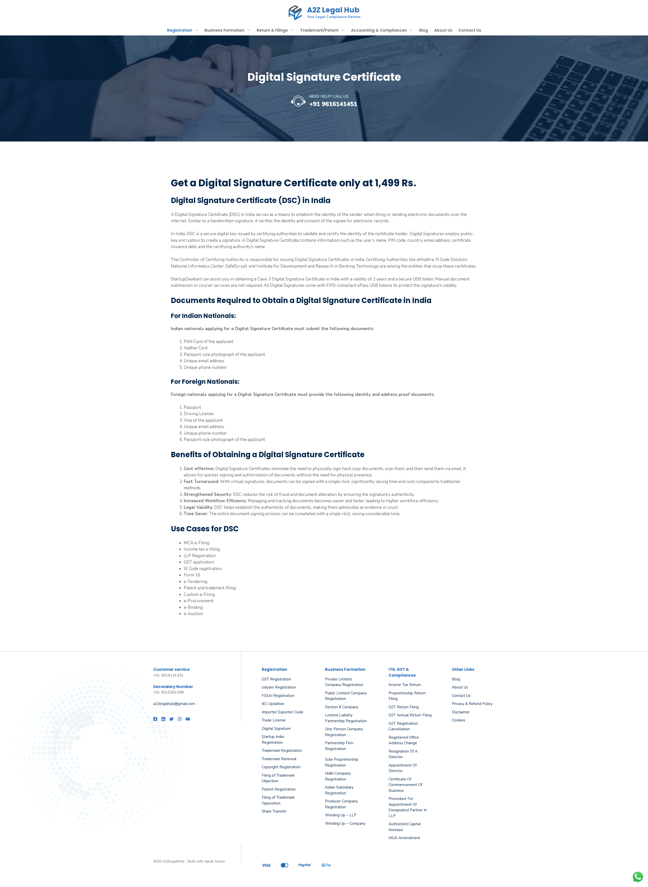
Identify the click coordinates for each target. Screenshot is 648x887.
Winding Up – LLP (340, 815)
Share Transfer (274, 811)
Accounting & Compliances (379, 30)
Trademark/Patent (319, 30)
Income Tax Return (405, 684)
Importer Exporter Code (282, 712)
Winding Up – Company (345, 823)
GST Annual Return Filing (410, 715)
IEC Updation (273, 703)
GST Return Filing (404, 707)
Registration (179, 30)
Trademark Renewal (279, 758)
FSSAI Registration (278, 695)
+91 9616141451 (333, 104)
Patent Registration (279, 789)
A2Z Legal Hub (333, 10)
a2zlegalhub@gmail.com (174, 703)
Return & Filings (272, 30)
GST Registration (276, 679)
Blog (423, 30)
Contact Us (469, 30)
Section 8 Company (341, 707)
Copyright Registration (281, 767)
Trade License (274, 720)
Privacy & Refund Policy (472, 703)
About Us (443, 30)
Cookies (458, 720)
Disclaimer (461, 712)
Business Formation (224, 30)
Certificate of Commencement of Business (405, 785)
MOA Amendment (404, 837)
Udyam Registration (279, 687)
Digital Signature (276, 728)
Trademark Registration (282, 750)
